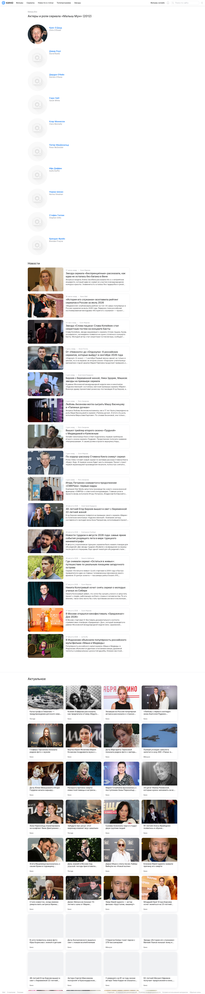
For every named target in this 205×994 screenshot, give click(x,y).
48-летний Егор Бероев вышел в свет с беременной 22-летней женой (96, 510)
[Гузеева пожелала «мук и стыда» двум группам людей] (121, 817)
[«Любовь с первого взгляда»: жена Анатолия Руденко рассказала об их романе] (159, 703)
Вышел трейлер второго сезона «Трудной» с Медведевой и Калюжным (91, 432)
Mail (3, 992)
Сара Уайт (54, 98)
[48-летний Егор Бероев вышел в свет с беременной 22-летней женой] (45, 970)
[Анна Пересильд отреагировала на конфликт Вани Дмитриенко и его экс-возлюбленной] (45, 817)
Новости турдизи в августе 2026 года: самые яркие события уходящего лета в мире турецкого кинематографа (96, 538)
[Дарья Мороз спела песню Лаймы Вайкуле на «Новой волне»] (121, 856)
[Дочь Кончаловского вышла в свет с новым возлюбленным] (83, 932)
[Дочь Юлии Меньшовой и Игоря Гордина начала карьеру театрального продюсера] (45, 779)
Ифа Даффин (55, 168)
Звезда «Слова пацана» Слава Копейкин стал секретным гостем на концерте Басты (92, 327)
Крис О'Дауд (55, 28)
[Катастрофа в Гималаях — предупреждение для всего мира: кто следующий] (45, 703)
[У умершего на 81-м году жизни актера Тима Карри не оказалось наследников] (121, 970)
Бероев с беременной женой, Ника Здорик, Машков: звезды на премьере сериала (97, 380)
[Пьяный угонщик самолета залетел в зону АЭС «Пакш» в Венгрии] (159, 741)
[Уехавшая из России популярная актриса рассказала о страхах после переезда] (121, 703)
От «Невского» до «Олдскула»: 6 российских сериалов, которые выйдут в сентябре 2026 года (94, 353)
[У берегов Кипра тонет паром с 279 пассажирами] (121, 932)
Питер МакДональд (59, 145)
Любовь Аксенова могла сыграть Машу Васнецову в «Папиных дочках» (95, 406)
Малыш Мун (32, 11)
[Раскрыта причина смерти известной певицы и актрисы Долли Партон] (83, 779)
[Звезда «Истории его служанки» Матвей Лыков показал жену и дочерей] (159, 932)
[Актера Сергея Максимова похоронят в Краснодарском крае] (83, 970)
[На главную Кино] (9, 3)
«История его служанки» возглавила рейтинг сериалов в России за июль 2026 (92, 301)
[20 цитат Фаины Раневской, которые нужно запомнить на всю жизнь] (159, 779)
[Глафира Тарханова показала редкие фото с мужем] (45, 741)
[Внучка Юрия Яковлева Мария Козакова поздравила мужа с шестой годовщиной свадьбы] (83, 741)
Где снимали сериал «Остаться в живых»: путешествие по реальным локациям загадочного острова (95, 564)
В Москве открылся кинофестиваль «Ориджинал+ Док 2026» (95, 615)
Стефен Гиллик (56, 215)
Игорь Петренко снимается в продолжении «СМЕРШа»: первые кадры (91, 484)
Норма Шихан (56, 192)
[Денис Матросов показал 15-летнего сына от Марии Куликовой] (83, 894)
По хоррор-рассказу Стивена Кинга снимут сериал (95, 456)
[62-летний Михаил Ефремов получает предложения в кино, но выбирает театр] (159, 970)
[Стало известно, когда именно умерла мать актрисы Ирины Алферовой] (45, 894)
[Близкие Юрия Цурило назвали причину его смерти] (159, 856)
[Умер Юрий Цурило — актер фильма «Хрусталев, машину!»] (121, 894)
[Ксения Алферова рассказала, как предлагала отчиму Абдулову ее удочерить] (83, 703)
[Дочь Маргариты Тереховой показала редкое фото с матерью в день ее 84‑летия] (121, 741)
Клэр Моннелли (57, 121)
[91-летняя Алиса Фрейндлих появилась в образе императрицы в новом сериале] (159, 817)
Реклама (20, 992)
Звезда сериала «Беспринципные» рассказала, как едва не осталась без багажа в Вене (95, 275)
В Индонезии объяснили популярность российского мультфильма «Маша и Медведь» (96, 641)
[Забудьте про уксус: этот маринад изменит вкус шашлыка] (83, 817)
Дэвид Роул (55, 51)
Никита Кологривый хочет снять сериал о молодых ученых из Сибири (96, 589)
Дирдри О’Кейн (56, 74)
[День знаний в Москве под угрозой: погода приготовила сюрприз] (83, 856)
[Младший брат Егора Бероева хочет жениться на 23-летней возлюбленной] (159, 894)
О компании (11, 992)
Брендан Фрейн (57, 239)
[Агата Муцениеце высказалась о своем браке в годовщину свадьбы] (45, 856)
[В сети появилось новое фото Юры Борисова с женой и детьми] (45, 932)
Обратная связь (195, 992)
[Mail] (3, 3)
